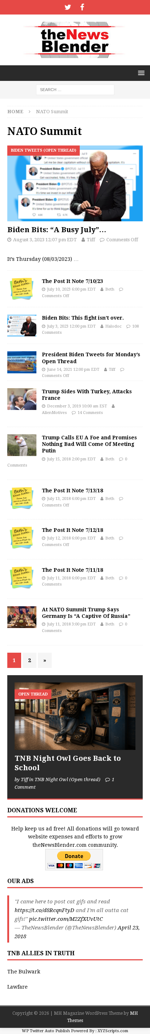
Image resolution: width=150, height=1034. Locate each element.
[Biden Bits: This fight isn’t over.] (21, 325)
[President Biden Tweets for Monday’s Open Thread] (21, 362)
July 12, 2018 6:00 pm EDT (71, 538)
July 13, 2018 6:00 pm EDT (71, 498)
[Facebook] (82, 7)
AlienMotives (54, 412)
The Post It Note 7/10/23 (72, 281)
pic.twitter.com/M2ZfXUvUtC (66, 919)
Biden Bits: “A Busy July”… (56, 229)
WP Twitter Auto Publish (46, 1031)
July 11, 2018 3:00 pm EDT (71, 624)
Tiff (91, 239)
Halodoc (113, 326)
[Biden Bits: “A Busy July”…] (75, 183)
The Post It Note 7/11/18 (72, 570)
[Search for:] (75, 89)
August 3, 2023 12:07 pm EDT (45, 239)
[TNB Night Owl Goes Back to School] (75, 716)
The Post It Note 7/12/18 (72, 530)
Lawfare (17, 987)
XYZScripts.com (113, 1031)
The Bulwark (23, 971)
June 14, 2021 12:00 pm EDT (73, 369)
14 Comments (90, 412)
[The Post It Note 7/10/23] (21, 289)
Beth (109, 289)
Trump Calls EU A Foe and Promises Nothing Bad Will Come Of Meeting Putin (89, 444)
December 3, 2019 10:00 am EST (77, 406)
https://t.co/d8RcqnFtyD (44, 910)
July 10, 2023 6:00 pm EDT (71, 289)
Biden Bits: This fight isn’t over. (83, 318)
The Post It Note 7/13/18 (72, 490)
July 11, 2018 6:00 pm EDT (71, 578)
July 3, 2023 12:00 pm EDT (71, 326)
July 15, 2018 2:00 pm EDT (71, 459)
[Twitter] (68, 7)
